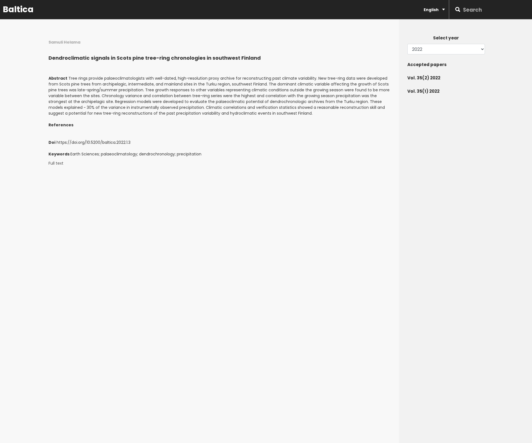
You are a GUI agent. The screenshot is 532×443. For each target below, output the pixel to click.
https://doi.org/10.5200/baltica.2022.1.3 (94, 142)
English (431, 9)
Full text (55, 163)
